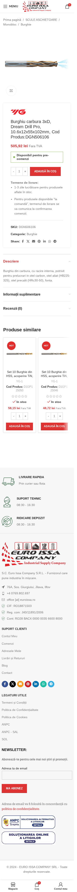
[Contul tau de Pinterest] (39, 241)
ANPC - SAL (10, 732)
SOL (5, 739)
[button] (19, 426)
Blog (5, 665)
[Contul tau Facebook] (22, 241)
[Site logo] (37, 6)
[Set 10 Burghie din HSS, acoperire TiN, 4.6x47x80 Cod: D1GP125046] (54, 354)
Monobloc (9, 24)
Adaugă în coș (45, 171)
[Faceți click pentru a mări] (11, 91)
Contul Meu (9, 636)
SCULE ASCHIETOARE (41, 19)
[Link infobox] (37, 481)
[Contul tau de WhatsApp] (49, 241)
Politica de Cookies (14, 717)
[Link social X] (28, 241)
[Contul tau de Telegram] (55, 241)
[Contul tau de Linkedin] (44, 241)
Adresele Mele (11, 651)
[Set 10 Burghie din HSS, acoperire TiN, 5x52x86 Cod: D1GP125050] (20, 354)
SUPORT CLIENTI (14, 629)
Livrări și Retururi (13, 658)
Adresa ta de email (14, 768)
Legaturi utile (14, 695)
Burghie (26, 24)
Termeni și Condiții (14, 702)
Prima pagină (12, 19)
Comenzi (8, 643)
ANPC (6, 724)
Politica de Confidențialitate (20, 710)
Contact (7, 672)
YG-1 (19, 381)
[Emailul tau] (33, 241)
